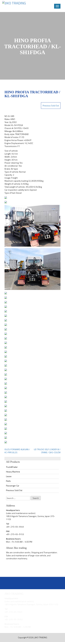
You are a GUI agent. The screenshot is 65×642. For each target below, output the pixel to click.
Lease (8, 476)
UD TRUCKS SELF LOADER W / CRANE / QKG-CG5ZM (47, 451)
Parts (8, 481)
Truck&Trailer (12, 467)
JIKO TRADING (41, 637)
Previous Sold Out (51, 105)
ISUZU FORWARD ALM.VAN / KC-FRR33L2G (17, 451)
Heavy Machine (13, 471)
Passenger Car (12, 485)
